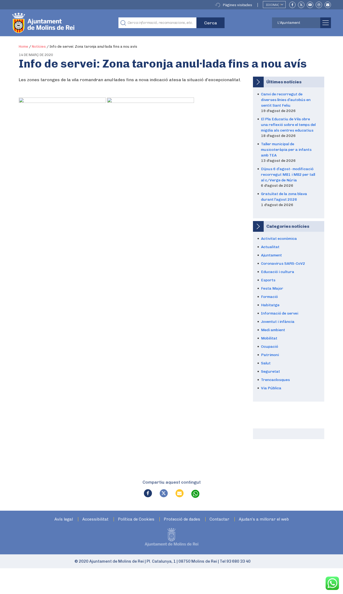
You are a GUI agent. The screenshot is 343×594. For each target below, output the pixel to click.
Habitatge (270, 305)
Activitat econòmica (279, 238)
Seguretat (270, 371)
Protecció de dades (182, 519)
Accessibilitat (95, 519)
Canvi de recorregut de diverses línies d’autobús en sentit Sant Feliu (286, 100)
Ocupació (269, 346)
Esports (268, 280)
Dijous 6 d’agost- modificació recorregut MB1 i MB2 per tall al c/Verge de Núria (288, 174)
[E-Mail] (328, 5)
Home (23, 46)
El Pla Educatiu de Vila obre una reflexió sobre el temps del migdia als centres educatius (288, 125)
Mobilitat (269, 338)
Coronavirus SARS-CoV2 (283, 263)
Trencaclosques (275, 380)
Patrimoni (270, 355)
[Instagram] (319, 5)
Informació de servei (279, 313)
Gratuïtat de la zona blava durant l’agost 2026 (284, 197)
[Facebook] (292, 5)
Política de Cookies (136, 519)
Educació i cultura (277, 272)
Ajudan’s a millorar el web (264, 519)
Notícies (39, 46)
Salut (266, 363)
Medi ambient (273, 330)
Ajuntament (271, 255)
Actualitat (270, 247)
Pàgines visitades (237, 5)
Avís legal (63, 519)
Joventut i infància (277, 321)
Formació (269, 296)
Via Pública (271, 388)
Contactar (219, 519)
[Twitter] (301, 5)
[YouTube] (310, 5)
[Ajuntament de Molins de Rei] (63, 22)
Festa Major (272, 288)
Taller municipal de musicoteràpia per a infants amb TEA (286, 150)
